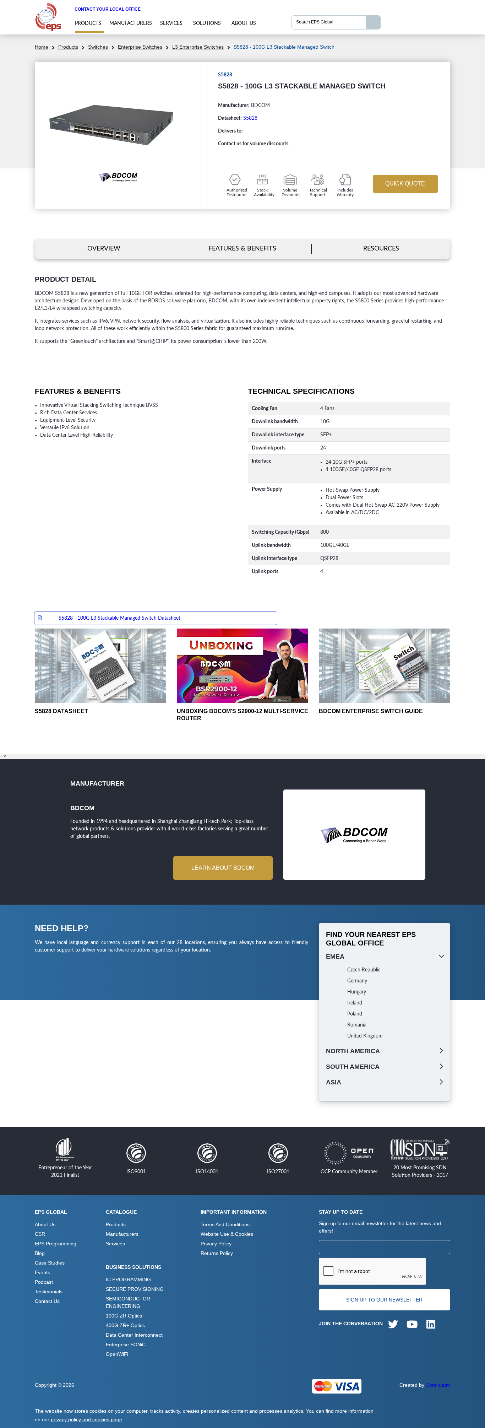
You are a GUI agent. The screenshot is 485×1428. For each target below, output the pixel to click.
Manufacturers (130, 23)
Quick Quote (405, 183)
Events (42, 1272)
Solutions (207, 23)
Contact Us (47, 1301)
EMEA (335, 956)
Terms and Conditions (225, 1224)
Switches (98, 47)
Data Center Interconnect (134, 1335)
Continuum (438, 1385)
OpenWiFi (117, 1354)
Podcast (44, 1282)
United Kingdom (365, 1036)
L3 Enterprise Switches (198, 47)
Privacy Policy (216, 1243)
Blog (40, 1253)
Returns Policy (217, 1253)
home (41, 47)
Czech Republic (364, 970)
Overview (103, 249)
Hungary (356, 992)
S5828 (250, 118)
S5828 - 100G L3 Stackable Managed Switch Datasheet (119, 618)
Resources (381, 249)
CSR (40, 1234)
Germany (357, 981)
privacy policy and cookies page (86, 1419)
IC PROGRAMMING (128, 1279)
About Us (243, 23)
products (88, 23)
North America (353, 1051)
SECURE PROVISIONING (135, 1289)
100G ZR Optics (124, 1316)
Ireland (354, 1003)
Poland (354, 1014)
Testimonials (48, 1291)
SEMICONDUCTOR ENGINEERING (128, 1302)
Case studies (50, 1263)
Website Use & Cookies (227, 1234)
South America (353, 1066)
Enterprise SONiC (126, 1344)
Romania (356, 1025)
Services (171, 23)
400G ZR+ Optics (125, 1325)
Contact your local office (108, 9)
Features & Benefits (242, 249)
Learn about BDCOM (223, 868)
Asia (333, 1082)
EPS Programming (55, 1243)
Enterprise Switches (140, 47)
